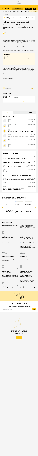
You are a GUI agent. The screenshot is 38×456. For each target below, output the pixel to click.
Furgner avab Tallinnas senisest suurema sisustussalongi (17, 58)
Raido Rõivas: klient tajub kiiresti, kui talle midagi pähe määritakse (17, 175)
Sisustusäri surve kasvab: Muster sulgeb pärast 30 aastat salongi (21, 136)
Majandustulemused (7, 156)
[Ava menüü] (6, 6)
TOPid (10, 11)
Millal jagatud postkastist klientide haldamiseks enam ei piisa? (21, 141)
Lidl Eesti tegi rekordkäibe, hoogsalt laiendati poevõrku (16, 158)
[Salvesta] (34, 119)
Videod (18, 11)
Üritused (21, 11)
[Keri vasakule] (13, 99)
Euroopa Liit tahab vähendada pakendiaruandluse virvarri (15, 183)
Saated (4, 186)
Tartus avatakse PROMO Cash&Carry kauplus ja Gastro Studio (20, 131)
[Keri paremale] (34, 99)
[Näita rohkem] (35, 6)
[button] (17, 309)
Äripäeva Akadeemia (18, 210)
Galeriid (25, 11)
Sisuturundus (13, 124)
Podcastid (14, 11)
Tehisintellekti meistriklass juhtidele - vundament (28, 212)
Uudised (9, 119)
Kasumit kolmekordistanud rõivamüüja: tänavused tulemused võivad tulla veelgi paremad (8, 238)
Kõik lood (7, 11)
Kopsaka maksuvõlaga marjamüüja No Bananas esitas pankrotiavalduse (19, 179)
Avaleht (3, 11)
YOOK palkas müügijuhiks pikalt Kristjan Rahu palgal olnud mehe (18, 166)
